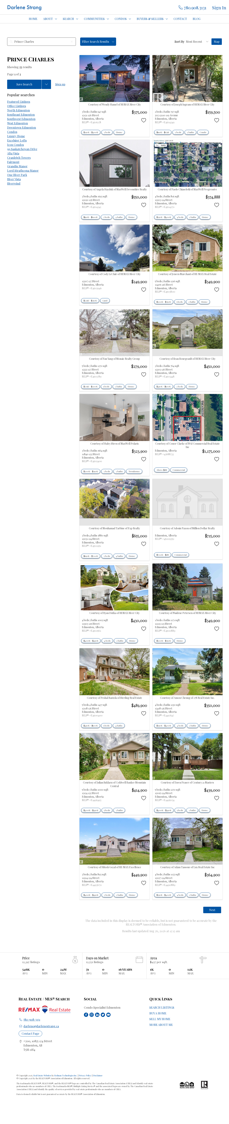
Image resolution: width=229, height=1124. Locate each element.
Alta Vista (13, 153)
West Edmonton (17, 123)
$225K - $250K (90, 300)
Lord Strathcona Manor (23, 170)
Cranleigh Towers (19, 157)
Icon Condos (15, 145)
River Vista (14, 179)
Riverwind (13, 183)
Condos (12, 132)
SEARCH (68, 19)
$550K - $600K (91, 217)
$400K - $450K (91, 640)
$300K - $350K (164, 301)
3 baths (118, 386)
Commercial (179, 469)
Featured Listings (18, 102)
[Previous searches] (46, 84)
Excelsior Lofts (17, 140)
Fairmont (13, 162)
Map (217, 41)
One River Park (17, 175)
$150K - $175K (163, 132)
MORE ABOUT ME (161, 1025)
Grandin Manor (17, 166)
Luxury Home (16, 136)
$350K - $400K (91, 132)
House (119, 132)
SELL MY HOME (159, 1019)
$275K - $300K (91, 386)
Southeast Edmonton (21, 114)
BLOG (196, 19)
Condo (203, 132)
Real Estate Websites (42, 1075)
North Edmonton (18, 110)
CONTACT (180, 19)
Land (105, 300)
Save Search (24, 84)
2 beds (178, 132)
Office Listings (16, 106)
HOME (33, 19)
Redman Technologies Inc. (66, 1075)
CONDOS (121, 19)
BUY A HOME (157, 1013)
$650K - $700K (91, 556)
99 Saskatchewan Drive (22, 149)
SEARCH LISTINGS (161, 1007)
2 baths (190, 132)
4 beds (180, 217)
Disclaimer (98, 1075)
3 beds (107, 132)
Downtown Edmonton (21, 127)
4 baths (119, 217)
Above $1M (162, 469)
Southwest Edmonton (21, 119)
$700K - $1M (163, 554)
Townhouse (134, 471)
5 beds (180, 301)
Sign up (60, 84)
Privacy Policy (85, 1075)
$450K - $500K (164, 386)
